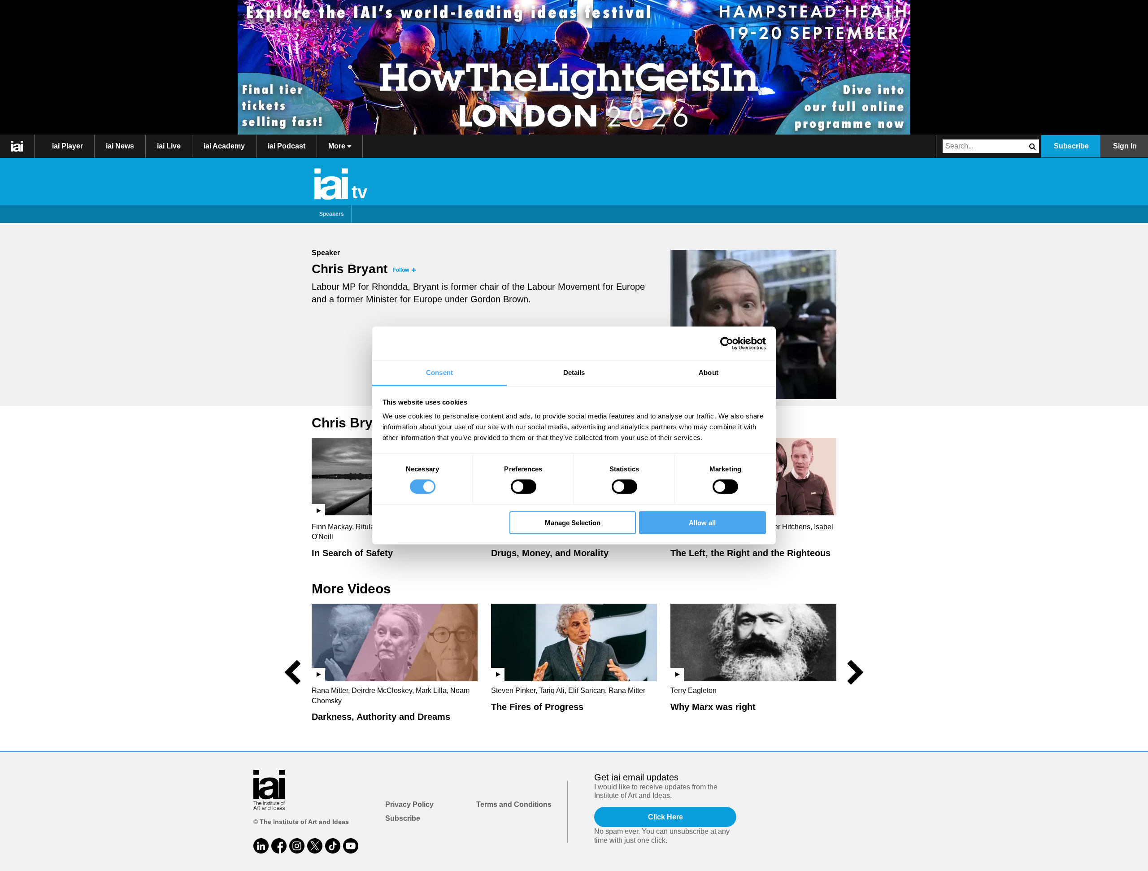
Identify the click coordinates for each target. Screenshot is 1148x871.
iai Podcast (286, 146)
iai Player (67, 146)
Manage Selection (572, 523)
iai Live (169, 146)
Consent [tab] (439, 372)
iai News (120, 146)
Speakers (331, 214)
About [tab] (708, 372)
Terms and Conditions (514, 804)
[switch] (523, 486)
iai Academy (224, 146)
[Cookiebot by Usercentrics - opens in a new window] (726, 343)
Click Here (665, 817)
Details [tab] (574, 372)
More (337, 146)
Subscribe (1071, 146)
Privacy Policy (409, 804)
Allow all (702, 523)
